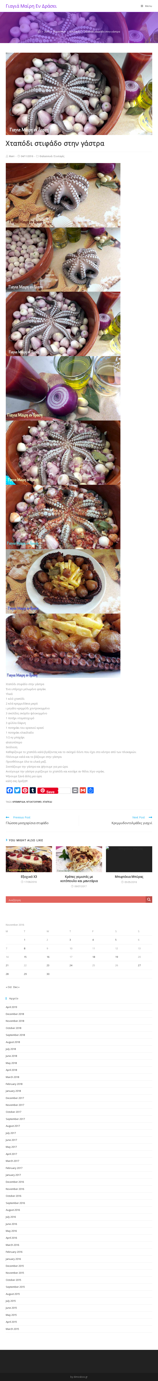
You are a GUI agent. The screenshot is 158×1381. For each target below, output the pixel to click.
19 (116, 957)
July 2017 (11, 1133)
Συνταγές (59, 156)
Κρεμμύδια (19, 801)
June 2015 (11, 1307)
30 (48, 974)
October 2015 (13, 1280)
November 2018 (15, 1021)
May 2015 (11, 1315)
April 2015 (11, 1322)
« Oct (9, 987)
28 (7, 974)
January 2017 (13, 1175)
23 (48, 965)
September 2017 (15, 1119)
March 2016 (12, 1245)
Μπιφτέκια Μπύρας (129, 877)
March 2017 (12, 1161)
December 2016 (15, 1182)
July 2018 (11, 1049)
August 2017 (13, 1126)
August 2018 (13, 1042)
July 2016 (11, 1217)
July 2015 (11, 1301)
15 (25, 957)
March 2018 (12, 1077)
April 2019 (11, 1007)
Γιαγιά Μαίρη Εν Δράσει (31, 6)
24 (71, 965)
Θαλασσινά (46, 156)
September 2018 (15, 1035)
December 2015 (15, 1266)
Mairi (11, 156)
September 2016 (15, 1203)
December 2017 (15, 1098)
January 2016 (13, 1259)
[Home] (39, 31)
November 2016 (15, 1189)
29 (25, 974)
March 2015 (12, 1329)
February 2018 (14, 1084)
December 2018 (15, 1014)
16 (48, 957)
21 (7, 965)
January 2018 (13, 1091)
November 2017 (15, 1105)
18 (93, 957)
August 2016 (13, 1210)
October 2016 (13, 1196)
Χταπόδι (47, 801)
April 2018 (11, 1070)
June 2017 (11, 1140)
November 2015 (15, 1272)
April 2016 (11, 1237)
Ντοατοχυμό (34, 801)
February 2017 (14, 1168)
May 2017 (11, 1147)
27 (139, 965)
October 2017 (13, 1112)
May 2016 (11, 1231)
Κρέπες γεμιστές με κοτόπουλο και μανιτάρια (79, 879)
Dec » (16, 987)
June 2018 (11, 1056)
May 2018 (11, 1063)
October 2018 (13, 1028)
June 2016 (11, 1224)
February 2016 (14, 1252)
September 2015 (15, 1287)
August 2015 (13, 1294)
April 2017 (11, 1154)
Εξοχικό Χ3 (29, 877)
